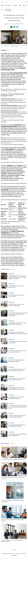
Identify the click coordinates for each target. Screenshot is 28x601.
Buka (8, 50)
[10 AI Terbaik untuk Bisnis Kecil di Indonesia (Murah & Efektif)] (4, 369)
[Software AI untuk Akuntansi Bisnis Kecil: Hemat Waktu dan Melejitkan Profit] (4, 406)
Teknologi (8, 10)
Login (26, 1)
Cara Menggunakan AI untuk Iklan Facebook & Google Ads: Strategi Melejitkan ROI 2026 (17, 277)
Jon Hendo (7, 24)
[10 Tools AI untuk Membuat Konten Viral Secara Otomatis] (4, 350)
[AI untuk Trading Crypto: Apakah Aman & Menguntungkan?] (4, 415)
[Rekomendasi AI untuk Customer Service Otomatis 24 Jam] (4, 378)
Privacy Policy (5, 553)
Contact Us (17, 553)
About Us (24, 553)
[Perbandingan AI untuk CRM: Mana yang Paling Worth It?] (4, 434)
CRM (19, 5)
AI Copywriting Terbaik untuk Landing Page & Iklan (16, 397)
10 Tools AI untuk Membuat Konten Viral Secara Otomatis (17, 351)
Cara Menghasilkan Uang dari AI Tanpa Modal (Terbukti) (16, 425)
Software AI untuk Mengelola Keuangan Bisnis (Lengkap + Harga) (17, 332)
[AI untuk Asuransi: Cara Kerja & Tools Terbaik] (4, 294)
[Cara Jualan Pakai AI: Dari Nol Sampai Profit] (4, 285)
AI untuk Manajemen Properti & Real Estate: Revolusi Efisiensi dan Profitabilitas (17, 314)
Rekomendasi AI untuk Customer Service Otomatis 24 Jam (17, 379)
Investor (12, 553)
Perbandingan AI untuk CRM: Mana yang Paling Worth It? (17, 434)
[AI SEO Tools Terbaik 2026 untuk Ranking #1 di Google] (4, 359)
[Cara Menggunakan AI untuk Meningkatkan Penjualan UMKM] (4, 387)
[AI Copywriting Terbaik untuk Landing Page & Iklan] (4, 396)
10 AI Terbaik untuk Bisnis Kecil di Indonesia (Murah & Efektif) (16, 370)
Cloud (24, 5)
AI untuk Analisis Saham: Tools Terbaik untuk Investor (16, 305)
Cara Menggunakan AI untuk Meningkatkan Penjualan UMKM (16, 388)
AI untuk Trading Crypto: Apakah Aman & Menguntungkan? (16, 416)
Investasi (8, 5)
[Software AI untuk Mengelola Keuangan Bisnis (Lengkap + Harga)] (4, 332)
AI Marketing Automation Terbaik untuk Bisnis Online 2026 (17, 323)
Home (2, 5)
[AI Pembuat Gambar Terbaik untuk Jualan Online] (4, 341)
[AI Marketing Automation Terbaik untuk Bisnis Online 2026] (4, 322)
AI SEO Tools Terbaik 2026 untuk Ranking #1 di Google (16, 360)
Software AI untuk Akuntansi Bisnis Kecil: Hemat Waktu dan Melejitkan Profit (17, 407)
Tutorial (14, 5)
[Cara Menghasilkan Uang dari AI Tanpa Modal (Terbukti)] (4, 424)
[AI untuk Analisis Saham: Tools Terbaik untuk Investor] (4, 304)
